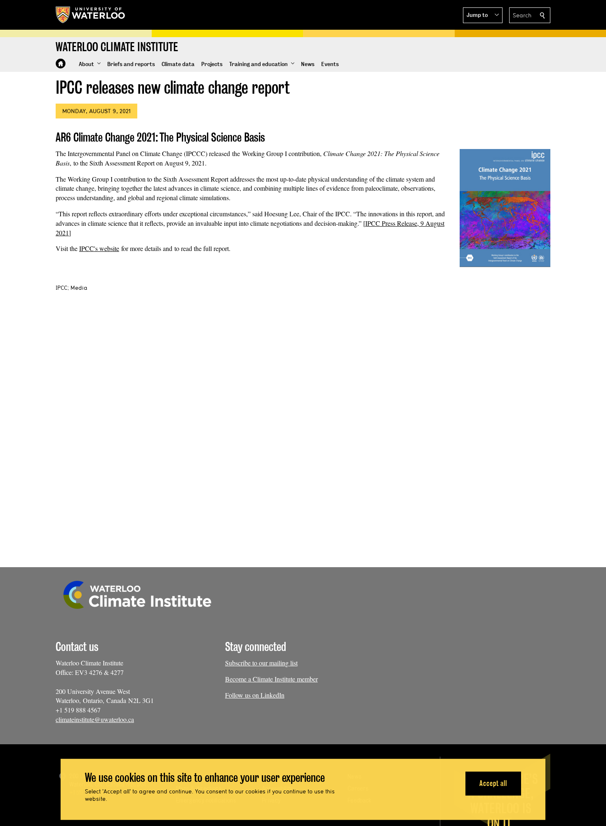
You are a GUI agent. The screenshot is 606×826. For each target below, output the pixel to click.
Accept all (493, 783)
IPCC (61, 287)
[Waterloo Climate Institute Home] (61, 64)
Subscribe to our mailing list (261, 662)
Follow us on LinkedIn (254, 695)
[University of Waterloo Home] (91, 15)
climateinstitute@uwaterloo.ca (95, 719)
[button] (482, 15)
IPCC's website (99, 248)
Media (78, 287)
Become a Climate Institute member (271, 679)
